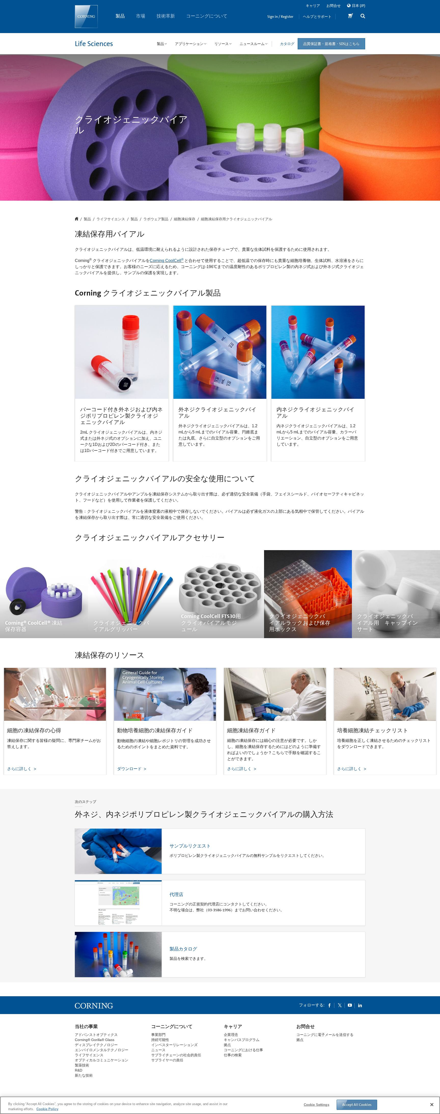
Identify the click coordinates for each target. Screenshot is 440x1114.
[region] (220, 1105)
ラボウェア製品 (155, 219)
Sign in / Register (280, 16)
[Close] (431, 1104)
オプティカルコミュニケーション (101, 1060)
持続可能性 (160, 1040)
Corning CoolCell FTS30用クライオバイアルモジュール (211, 623)
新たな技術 (84, 1075)
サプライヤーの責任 (167, 1060)
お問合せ (333, 5)
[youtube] (350, 1005)
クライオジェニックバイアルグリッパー (121, 626)
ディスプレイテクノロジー (96, 1045)
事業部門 (158, 1035)
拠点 (227, 1045)
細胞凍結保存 (184, 219)
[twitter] (339, 1005)
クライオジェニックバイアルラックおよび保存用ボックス (299, 623)
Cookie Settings (316, 1105)
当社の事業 (86, 1026)
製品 (120, 16)
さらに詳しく (19, 768)
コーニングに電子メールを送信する (324, 1035)
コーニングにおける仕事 (243, 1050)
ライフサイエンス (111, 219)
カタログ (287, 43)
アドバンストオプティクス (96, 1035)
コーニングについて (207, 16)
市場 (140, 16)
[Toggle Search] (363, 16)
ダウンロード (129, 768)
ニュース (158, 1050)
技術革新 (166, 16)
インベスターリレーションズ (174, 1045)
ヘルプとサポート (317, 16)
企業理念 (231, 1035)
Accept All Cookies (357, 1104)
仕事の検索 (233, 1055)
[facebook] (329, 1005)
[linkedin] (360, 1005)
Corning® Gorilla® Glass (94, 1040)
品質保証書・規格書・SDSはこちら (331, 43)
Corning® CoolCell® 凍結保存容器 (33, 626)
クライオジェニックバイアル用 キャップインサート (387, 623)
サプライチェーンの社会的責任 (176, 1055)
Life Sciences (94, 43)
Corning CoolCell (167, 260)
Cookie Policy (47, 1109)
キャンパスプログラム (241, 1040)
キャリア (313, 5)
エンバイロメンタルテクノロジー (101, 1050)
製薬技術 (82, 1065)
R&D (78, 1070)
